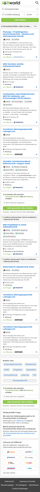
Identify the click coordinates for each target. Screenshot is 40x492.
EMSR (6, 370)
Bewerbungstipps (7, 485)
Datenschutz (9, 481)
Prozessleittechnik (10, 375)
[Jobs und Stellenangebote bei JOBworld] (10, 2)
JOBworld (19, 421)
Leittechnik (25, 375)
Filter (35, 26)
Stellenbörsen (34, 485)
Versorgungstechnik (20, 380)
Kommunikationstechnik (13, 364)
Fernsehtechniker (10, 26)
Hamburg (30, 26)
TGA (34, 375)
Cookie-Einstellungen (20, 488)
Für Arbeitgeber (21, 485)
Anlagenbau (17, 370)
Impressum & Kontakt (27, 481)
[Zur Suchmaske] (37, 2)
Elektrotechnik (31, 364)
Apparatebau (31, 370)
